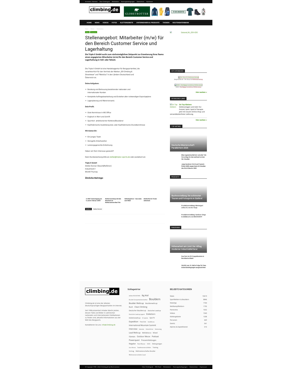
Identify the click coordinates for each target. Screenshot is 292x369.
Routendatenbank (181, 22)
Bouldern (154, 299)
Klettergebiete (126, 22)
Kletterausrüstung (197, 79)
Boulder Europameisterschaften (138, 299)
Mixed (155, 333)
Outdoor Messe (143, 336)
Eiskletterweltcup (135, 318)
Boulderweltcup (151, 303)
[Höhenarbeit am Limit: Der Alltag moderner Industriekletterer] (188, 242)
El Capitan (145, 318)
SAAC (148, 344)
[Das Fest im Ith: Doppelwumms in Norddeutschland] (174, 258)
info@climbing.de (108, 325)
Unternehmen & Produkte (147, 22)
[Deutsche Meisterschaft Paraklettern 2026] (188, 141)
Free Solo (143, 322)
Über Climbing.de (104, 1)
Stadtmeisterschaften (144, 347)
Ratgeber (132, 344)
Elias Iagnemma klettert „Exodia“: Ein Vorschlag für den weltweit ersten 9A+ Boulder (193, 157)
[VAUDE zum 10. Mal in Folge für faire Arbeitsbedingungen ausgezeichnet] (174, 267)
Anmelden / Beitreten (91, 1)
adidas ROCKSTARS (134, 296)
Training (155, 347)
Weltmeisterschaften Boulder (145, 351)
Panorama (93, 32)
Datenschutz (140, 1)
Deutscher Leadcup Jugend (137, 314)
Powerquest (134, 340)
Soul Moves (132, 347)
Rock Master (141, 344)
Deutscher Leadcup (154, 311)
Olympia (132, 336)
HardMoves (151, 322)
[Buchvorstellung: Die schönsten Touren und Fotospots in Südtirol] (188, 192)
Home (89, 22)
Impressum (149, 1)
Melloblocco (146, 333)
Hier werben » (201, 92)
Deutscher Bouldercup (137, 310)
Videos (105, 22)
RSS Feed (158, 367)
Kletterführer (149, 329)
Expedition (133, 321)
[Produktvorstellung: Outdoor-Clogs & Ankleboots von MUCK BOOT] (174, 216)
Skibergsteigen (157, 344)
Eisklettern (150, 314)
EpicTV (152, 318)
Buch (131, 307)
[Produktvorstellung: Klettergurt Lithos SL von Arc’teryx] (174, 207)
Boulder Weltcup (136, 303)
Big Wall (145, 295)
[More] (141, 219)
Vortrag (131, 351)
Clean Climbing (140, 307)
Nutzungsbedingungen (128, 1)
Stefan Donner (97, 209)
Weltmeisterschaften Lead (137, 355)
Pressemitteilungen (148, 340)
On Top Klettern (185, 104)
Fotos (114, 22)
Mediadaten (115, 1)
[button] (204, 23)
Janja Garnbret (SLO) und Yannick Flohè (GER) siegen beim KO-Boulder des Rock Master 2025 (193, 166)
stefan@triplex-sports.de (120, 157)
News (97, 22)
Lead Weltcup (135, 333)
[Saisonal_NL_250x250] (188, 49)
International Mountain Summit (142, 325)
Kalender (141, 329)
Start (86, 29)
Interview (133, 329)
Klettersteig (158, 329)
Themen (166, 22)
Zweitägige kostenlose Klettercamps (190, 87)
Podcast (155, 336)
